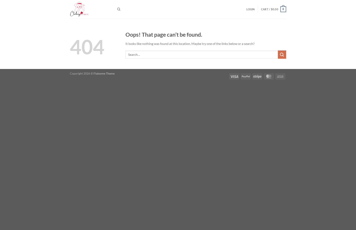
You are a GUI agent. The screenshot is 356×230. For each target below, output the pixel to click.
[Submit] (282, 54)
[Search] (118, 9)
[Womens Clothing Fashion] (90, 9)
